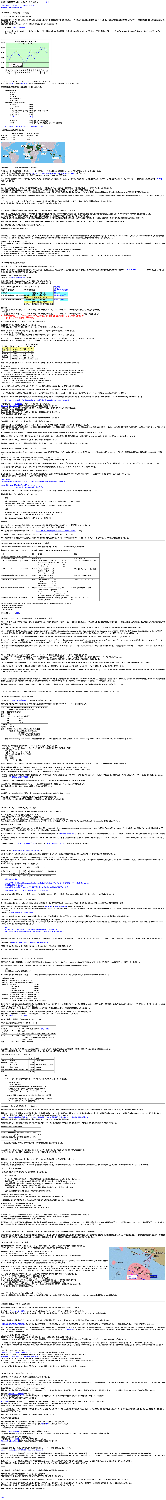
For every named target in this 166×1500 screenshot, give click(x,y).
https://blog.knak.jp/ (15, 7)
